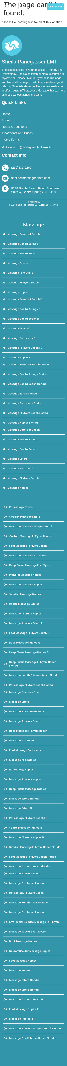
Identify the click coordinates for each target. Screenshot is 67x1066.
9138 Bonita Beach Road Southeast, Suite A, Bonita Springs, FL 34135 (36, 190)
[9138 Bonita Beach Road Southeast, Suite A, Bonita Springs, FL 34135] (5, 188)
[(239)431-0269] (5, 167)
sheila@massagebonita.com (30, 178)
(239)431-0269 (21, 167)
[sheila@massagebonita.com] (5, 178)
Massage (33, 224)
